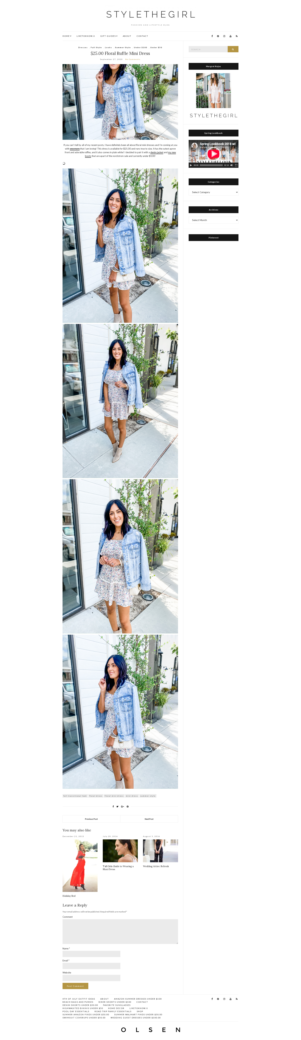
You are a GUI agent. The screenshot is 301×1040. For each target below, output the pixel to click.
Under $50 (156, 47)
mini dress (132, 796)
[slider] (211, 165)
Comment (68, 916)
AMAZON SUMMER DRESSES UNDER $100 (138, 999)
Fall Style (96, 47)
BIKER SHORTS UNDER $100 (115, 1002)
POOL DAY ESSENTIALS (76, 1011)
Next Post (149, 819)
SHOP (140, 1011)
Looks (108, 47)
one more (75, 148)
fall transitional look (75, 796)
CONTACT (142, 36)
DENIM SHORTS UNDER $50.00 (80, 1005)
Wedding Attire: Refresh (156, 866)
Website (67, 972)
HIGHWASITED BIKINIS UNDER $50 (83, 1008)
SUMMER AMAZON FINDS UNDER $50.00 (86, 1014)
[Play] (191, 165)
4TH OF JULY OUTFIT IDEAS (79, 999)
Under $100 (140, 47)
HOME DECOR (116, 1008)
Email (66, 960)
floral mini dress (114, 796)
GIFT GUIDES (108, 36)
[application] (213, 154)
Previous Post (91, 819)
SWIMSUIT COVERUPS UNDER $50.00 (84, 1017)
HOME (66, 36)
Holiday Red (69, 895)
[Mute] (231, 165)
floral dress (95, 796)
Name (66, 948)
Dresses (83, 47)
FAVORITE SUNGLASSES (117, 1005)
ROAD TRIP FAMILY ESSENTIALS (113, 1011)
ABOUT (127, 36)
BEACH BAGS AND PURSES (78, 1002)
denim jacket (156, 152)
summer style (148, 796)
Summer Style (123, 47)
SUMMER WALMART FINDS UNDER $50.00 (138, 1014)
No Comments (132, 59)
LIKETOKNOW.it (86, 36)
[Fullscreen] (236, 165)
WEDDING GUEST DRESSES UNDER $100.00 (136, 1017)
